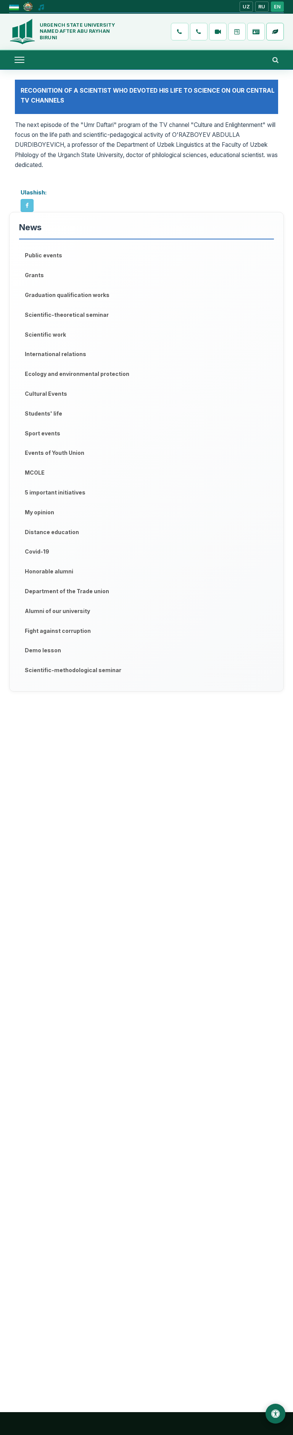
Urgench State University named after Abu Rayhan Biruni (77, 31)
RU (262, 7)
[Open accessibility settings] (275, 1414)
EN (277, 7)
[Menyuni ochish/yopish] (19, 59)
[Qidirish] (275, 59)
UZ (246, 7)
